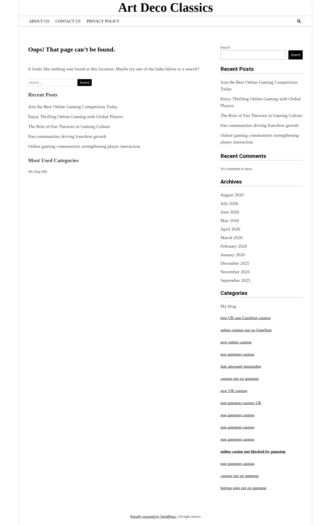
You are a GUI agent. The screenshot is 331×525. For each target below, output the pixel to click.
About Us (39, 21)
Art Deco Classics (165, 7)
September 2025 (235, 280)
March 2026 (231, 237)
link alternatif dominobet (240, 366)
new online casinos (236, 342)
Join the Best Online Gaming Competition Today (73, 106)
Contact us (68, 21)
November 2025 (235, 271)
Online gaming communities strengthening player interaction (84, 146)
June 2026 (229, 211)
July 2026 (229, 203)
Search (225, 47)
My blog (34, 171)
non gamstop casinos (237, 354)
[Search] (299, 21)
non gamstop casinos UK (240, 403)
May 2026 (229, 220)
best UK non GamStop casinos (245, 318)
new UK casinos (233, 390)
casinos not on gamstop (239, 378)
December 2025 (234, 263)
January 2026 (232, 254)
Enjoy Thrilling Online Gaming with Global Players (75, 116)
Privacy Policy (103, 21)
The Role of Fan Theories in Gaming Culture (69, 126)
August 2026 (232, 194)
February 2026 (233, 246)
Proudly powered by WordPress (153, 516)
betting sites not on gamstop (243, 488)
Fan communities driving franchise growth (67, 136)
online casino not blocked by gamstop (253, 451)
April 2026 (230, 229)
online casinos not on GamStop (246, 330)
